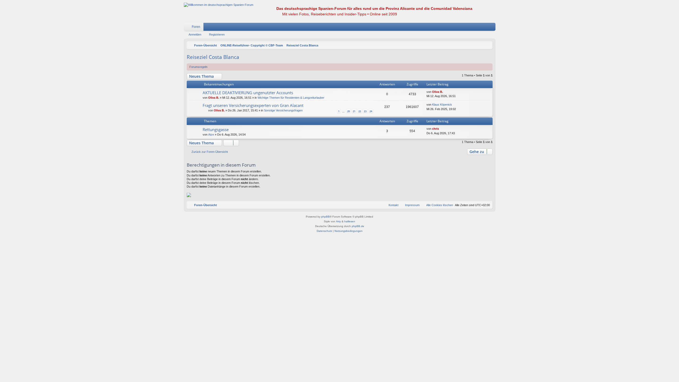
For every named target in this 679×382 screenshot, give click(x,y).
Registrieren (217, 34)
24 (370, 111)
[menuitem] (476, 27)
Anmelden (195, 34)
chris (435, 128)
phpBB (325, 216)
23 (365, 111)
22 (359, 111)
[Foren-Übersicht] (218, 5)
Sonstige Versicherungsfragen (283, 110)
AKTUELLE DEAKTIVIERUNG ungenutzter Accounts (248, 92)
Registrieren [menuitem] (492, 28)
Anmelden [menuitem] (485, 28)
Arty (338, 221)
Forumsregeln (198, 66)
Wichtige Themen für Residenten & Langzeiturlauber (291, 97)
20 (348, 111)
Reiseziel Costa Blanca (213, 57)
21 (354, 111)
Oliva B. (213, 97)
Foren (196, 27)
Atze (211, 134)
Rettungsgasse (216, 129)
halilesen (349, 221)
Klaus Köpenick (442, 104)
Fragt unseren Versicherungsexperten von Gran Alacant (253, 105)
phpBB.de (358, 226)
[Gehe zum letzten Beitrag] (445, 92)
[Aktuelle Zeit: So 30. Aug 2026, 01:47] (487, 45)
